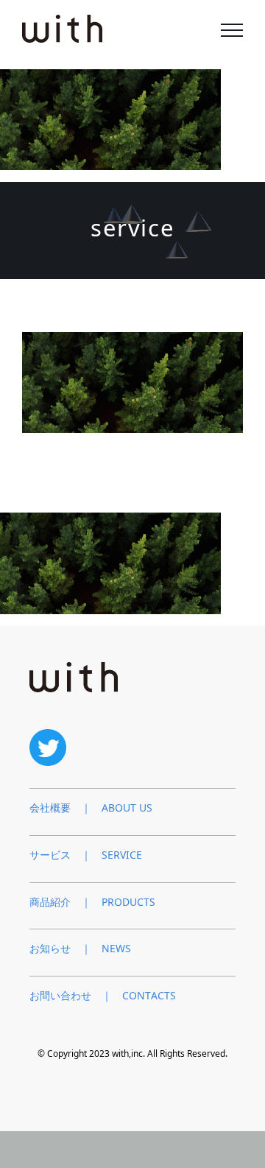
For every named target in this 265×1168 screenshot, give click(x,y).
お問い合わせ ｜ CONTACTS (102, 995)
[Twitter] (47, 735)
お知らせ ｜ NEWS (80, 948)
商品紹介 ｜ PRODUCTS (92, 902)
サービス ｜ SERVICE (85, 855)
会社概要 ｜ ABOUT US (90, 808)
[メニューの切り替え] (232, 30)
